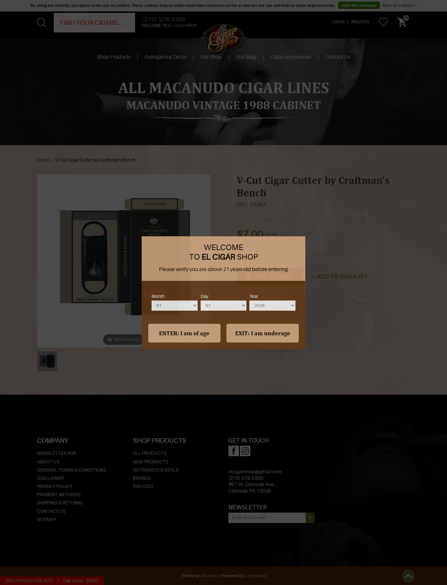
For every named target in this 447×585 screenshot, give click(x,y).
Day (204, 296)
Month (158, 296)
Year (253, 296)
